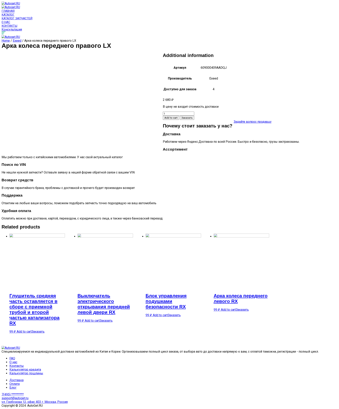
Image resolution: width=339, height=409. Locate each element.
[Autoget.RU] (11, 3)
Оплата (14, 384)
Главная (8, 11)
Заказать (187, 117)
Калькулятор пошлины (26, 373)
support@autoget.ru (15, 398)
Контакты (9, 26)
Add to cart (171, 117)
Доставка (16, 380)
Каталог (8, 14)
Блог (12, 387)
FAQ (12, 358)
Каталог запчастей (17, 18)
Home (6, 40)
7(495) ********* (13, 394)
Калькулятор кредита (25, 369)
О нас (6, 22)
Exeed (17, 40)
